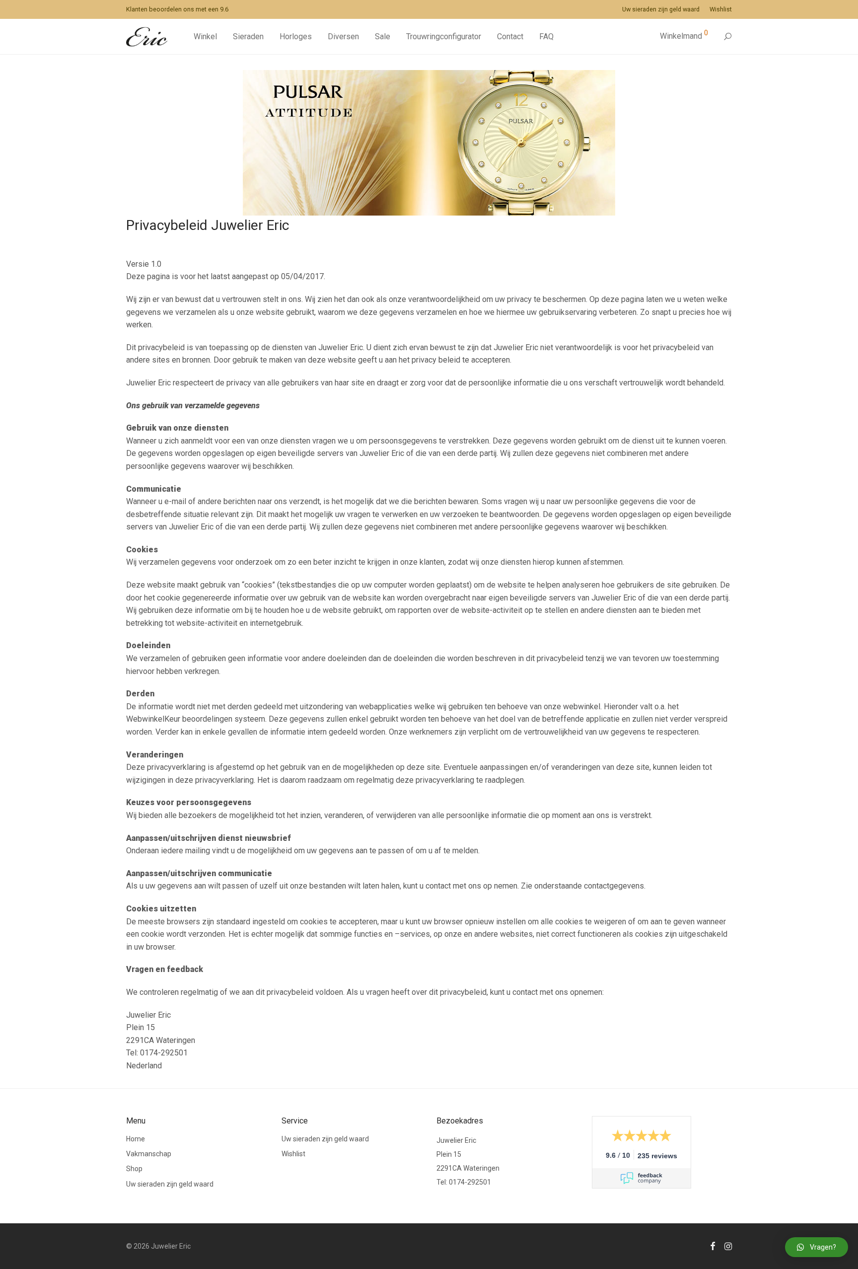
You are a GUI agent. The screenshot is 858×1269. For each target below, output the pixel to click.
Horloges (296, 36)
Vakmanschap (148, 1154)
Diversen (343, 36)
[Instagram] (728, 1246)
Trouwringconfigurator (443, 36)
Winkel (205, 36)
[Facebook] (712, 1246)
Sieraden (248, 36)
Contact (510, 36)
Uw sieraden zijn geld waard (661, 9)
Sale (382, 36)
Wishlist (721, 9)
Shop (134, 1169)
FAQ (546, 36)
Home (135, 1139)
